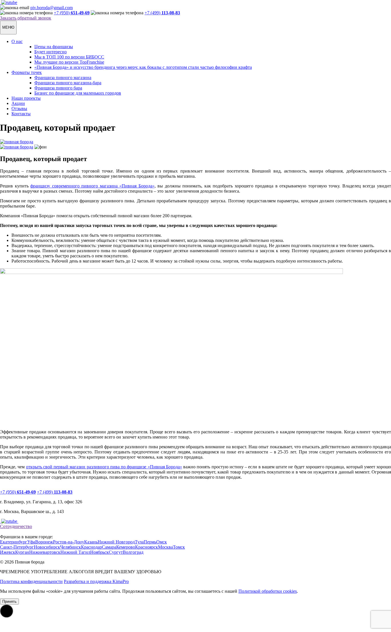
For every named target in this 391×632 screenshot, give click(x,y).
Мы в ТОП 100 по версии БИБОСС (69, 56)
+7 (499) (162, 12)
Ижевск (7, 552)
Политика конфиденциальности (31, 581)
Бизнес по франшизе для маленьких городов (77, 93)
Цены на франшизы (53, 46)
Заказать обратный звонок (25, 17)
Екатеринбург (13, 541)
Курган (22, 552)
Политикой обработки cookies (267, 591)
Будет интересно (50, 51)
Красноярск (146, 547)
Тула (139, 541)
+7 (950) (72, 12)
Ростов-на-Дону (68, 541)
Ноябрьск (99, 552)
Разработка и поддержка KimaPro (96, 581)
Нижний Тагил (75, 552)
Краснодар (91, 547)
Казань (91, 541)
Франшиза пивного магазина (62, 77)
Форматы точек (26, 72)
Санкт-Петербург (17, 547)
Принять (9, 601)
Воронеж (44, 541)
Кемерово (125, 547)
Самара (109, 547)
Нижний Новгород (116, 541)
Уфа (31, 541)
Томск (179, 547)
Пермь (150, 541)
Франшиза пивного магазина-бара (67, 82)
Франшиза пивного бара (58, 87)
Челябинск (70, 547)
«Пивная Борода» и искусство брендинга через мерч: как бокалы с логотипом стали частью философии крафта (143, 67)
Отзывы (19, 108)
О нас (17, 41)
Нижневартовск (44, 552)
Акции (18, 103)
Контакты (21, 113)
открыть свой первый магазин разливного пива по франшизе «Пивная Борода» (104, 466)
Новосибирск (47, 547)
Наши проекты (26, 98)
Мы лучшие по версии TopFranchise (69, 62)
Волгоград (133, 552)
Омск (161, 541)
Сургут (116, 552)
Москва (165, 547)
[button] (6, 611)
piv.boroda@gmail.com (51, 7)
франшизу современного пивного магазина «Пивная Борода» (92, 185)
